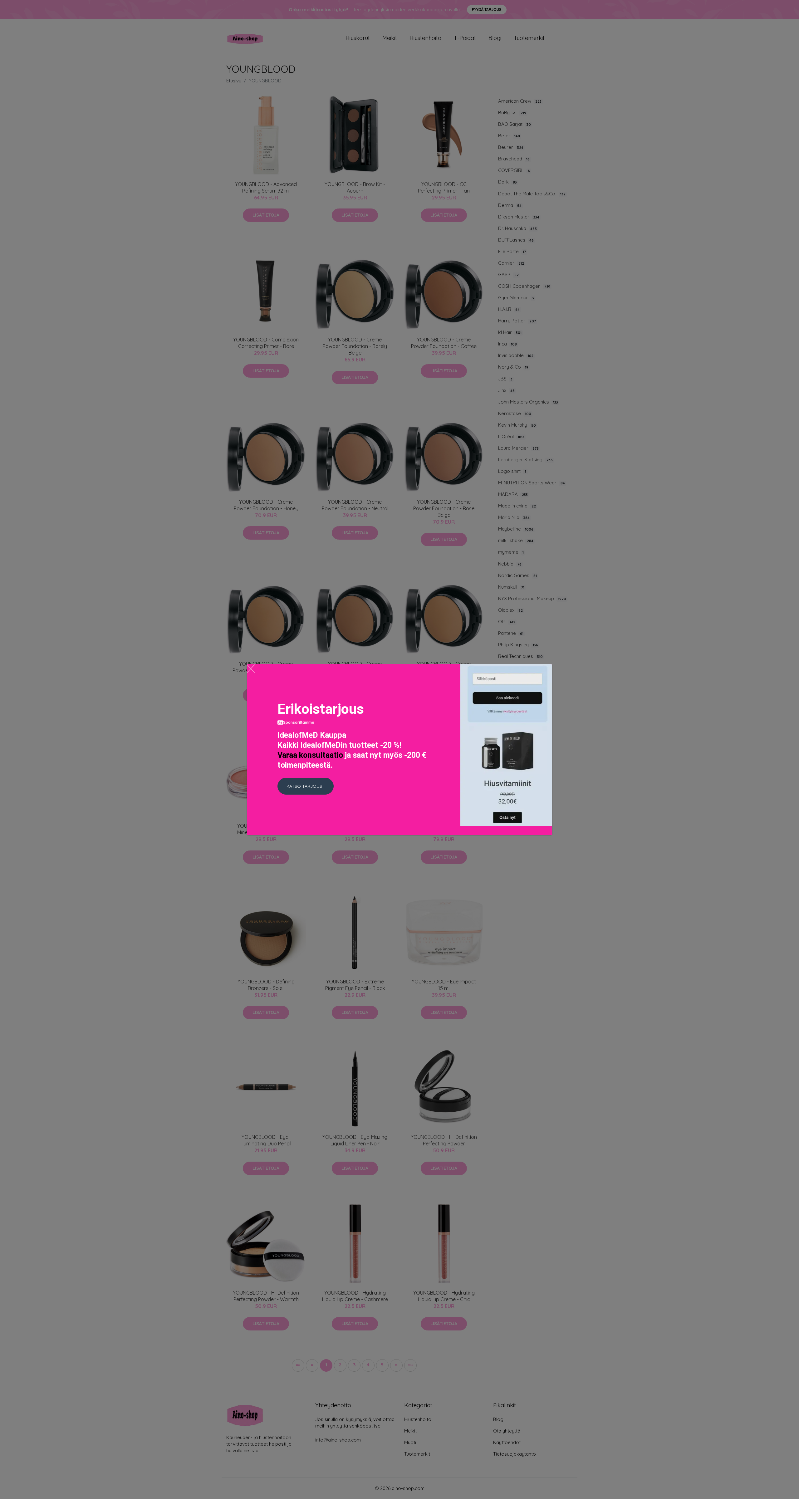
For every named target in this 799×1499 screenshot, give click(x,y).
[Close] (251, 668)
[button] (305, 786)
